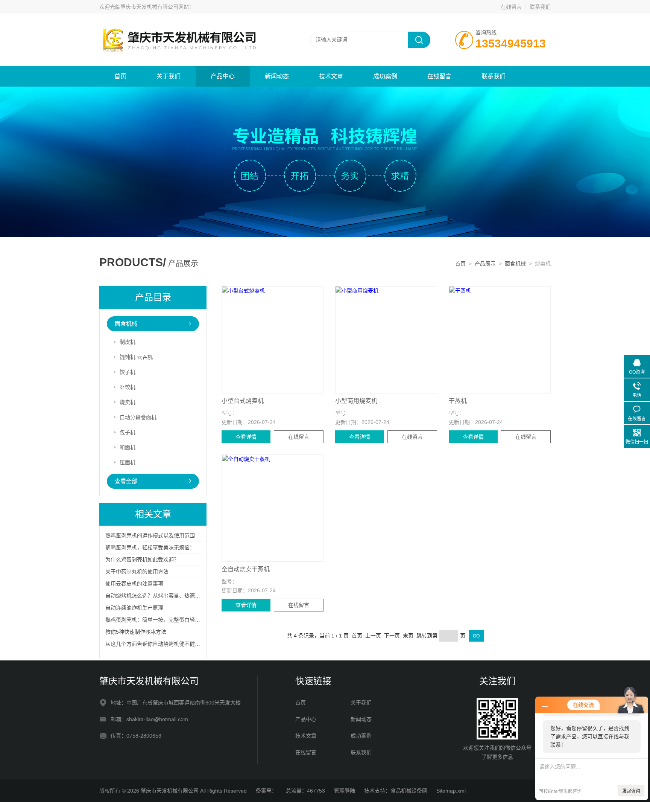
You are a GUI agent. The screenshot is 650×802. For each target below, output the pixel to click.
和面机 (127, 447)
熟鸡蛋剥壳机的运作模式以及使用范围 (150, 535)
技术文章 (331, 76)
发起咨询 (631, 791)
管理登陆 (344, 791)
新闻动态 (277, 76)
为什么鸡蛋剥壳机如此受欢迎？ (142, 560)
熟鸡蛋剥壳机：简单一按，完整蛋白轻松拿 (155, 620)
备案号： (266, 791)
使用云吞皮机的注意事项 (134, 584)
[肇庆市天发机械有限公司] (189, 40)
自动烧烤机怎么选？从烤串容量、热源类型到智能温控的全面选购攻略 (187, 596)
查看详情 (246, 437)
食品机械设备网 (408, 791)
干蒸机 (458, 401)
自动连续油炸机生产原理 (134, 608)
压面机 (127, 462)
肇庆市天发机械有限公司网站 (154, 7)
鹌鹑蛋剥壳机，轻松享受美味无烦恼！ (150, 547)
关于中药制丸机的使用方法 (137, 572)
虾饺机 (127, 387)
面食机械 (515, 264)
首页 (120, 76)
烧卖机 (127, 402)
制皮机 (127, 342)
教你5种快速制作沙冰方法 (135, 632)
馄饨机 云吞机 (136, 357)
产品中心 (223, 76)
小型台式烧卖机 (243, 401)
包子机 (127, 432)
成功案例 (385, 76)
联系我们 (540, 7)
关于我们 (168, 76)
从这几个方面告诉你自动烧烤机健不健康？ (155, 644)
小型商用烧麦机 (356, 401)
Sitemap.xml (451, 791)
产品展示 (485, 264)
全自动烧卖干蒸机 (246, 569)
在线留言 (511, 7)
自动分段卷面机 (138, 417)
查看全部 (126, 481)
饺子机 (127, 372)
